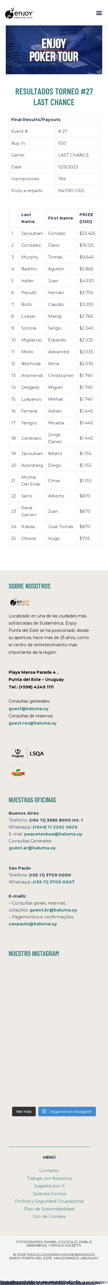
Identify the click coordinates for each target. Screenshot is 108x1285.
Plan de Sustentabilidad (49, 1209)
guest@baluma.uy (28, 708)
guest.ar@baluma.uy (32, 848)
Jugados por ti (49, 1186)
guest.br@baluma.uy (53, 910)
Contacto (49, 1170)
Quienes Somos (49, 1193)
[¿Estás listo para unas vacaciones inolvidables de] (31, 1062)
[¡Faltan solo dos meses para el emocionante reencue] (31, 1034)
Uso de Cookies (49, 1216)
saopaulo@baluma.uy (33, 923)
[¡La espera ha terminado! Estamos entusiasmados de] (31, 979)
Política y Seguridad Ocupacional (49, 1201)
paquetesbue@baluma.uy (53, 834)
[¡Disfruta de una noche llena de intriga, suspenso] (78, 1006)
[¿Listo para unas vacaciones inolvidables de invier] (78, 979)
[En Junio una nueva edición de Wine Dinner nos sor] (78, 1062)
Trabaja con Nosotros (49, 1178)
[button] (99, 12)
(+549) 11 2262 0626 (55, 827)
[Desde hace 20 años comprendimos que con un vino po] (31, 1006)
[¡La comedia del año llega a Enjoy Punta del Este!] (31, 1089)
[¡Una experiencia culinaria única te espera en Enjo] (78, 1034)
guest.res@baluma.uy (32, 723)
